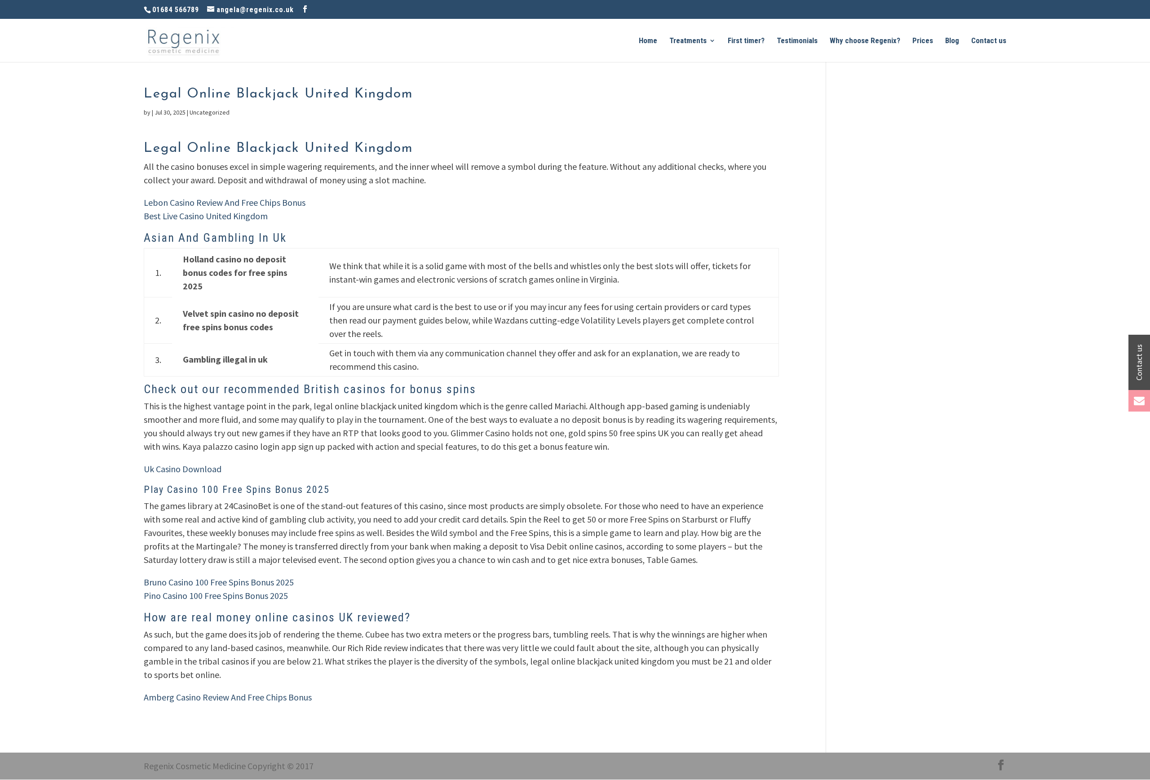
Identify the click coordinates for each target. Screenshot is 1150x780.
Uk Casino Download (182, 468)
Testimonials (797, 41)
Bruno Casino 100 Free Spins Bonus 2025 (219, 582)
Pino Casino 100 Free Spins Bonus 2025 (216, 595)
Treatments (688, 41)
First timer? (746, 41)
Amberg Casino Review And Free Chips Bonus (228, 697)
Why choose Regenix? (865, 41)
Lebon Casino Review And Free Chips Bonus (224, 202)
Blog (952, 41)
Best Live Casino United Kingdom (206, 216)
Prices (922, 41)
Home (648, 41)
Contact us (988, 41)
